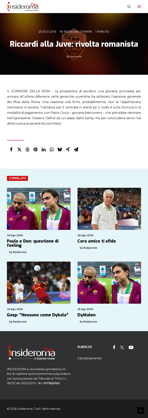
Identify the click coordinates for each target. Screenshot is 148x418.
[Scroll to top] (140, 410)
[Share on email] (76, 149)
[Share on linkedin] (43, 149)
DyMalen (86, 315)
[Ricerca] (127, 6)
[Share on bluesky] (60, 149)
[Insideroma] (22, 6)
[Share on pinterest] (35, 149)
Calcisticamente (89, 358)
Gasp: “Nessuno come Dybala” (37, 315)
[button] (139, 6)
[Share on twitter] (19, 149)
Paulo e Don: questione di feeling (33, 243)
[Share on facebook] (11, 149)
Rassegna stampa (78, 31)
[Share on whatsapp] (52, 149)
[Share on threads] (27, 149)
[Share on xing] (68, 149)
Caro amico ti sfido (96, 241)
